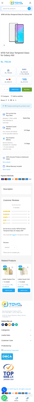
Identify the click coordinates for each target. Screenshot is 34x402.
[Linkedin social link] (13, 100)
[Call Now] (4, 390)
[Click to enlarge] (4, 45)
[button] (8, 290)
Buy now (26, 89)
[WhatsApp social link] (16, 100)
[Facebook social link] (6, 100)
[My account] (30, 3)
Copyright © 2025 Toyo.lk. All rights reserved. (16, 389)
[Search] (29, 8)
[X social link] (8, 100)
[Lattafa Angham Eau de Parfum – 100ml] (8, 271)
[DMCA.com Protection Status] (16, 356)
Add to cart (15, 89)
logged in (15, 235)
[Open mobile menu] (2, 3)
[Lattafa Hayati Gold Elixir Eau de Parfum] (24, 271)
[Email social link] (11, 100)
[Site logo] (16, 3)
